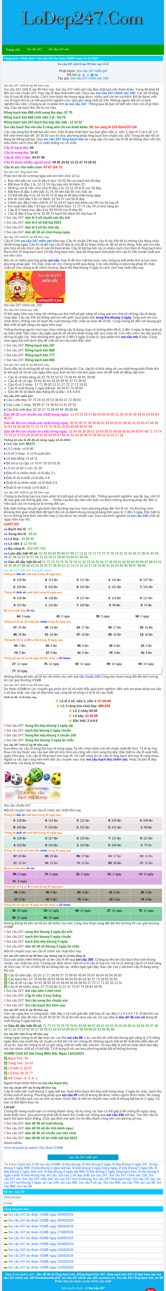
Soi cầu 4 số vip (90, 1182)
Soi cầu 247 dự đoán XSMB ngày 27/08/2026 (40, 1232)
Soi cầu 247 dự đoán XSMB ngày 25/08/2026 (40, 1244)
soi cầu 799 (130, 1182)
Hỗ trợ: (72, 74)
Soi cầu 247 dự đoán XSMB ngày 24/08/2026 (40, 1250)
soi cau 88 (147, 1182)
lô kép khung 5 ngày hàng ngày (94, 1168)
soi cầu (51, 1175)
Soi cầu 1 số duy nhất (73, 1175)
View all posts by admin (21, 1147)
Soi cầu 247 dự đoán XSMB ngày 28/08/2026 (40, 1226)
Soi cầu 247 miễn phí (92, 71)
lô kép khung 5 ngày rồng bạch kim (111, 1171)
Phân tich (27, 58)
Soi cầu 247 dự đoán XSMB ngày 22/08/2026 (40, 1261)
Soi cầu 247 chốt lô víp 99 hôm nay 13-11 (83, 64)
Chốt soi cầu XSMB (46, 1164)
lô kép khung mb (33, 1175)
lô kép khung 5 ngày (96, 1164)
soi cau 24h (50, 1182)
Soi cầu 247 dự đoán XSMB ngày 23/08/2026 (40, 1255)
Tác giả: (63, 78)
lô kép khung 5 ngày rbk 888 (64, 1171)
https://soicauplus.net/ (19, 1274)
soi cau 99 (24, 1186)
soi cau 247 (99, 1175)
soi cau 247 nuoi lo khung (72, 1179)
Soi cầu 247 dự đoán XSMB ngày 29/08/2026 (40, 1214)
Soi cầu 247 (34, 49)
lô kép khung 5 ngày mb (136, 1168)
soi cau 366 (69, 1182)
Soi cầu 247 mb (59, 49)
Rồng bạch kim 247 (40, 345)
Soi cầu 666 (111, 1182)
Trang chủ (13, 49)
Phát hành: (67, 71)
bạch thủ (24, 1164)
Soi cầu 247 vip (144, 1179)
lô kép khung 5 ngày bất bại (51, 1168)
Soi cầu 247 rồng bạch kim (112, 1179)
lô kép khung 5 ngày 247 (130, 1164)
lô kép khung (71, 1164)
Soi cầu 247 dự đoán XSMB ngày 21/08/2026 (40, 1267)
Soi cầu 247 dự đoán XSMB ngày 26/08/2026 (40, 1238)
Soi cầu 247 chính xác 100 (89, 78)
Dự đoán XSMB (51, 1147)
